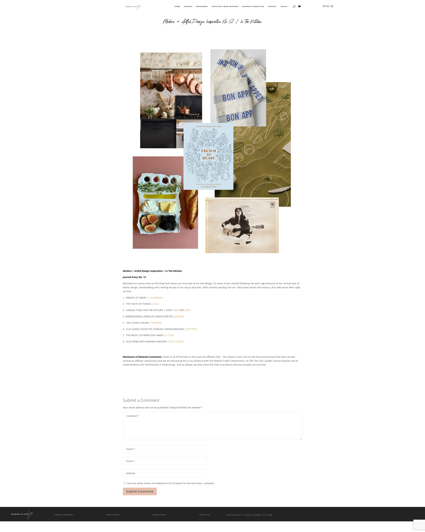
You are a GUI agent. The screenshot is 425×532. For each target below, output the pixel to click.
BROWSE (179, 316)
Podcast (272, 6)
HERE (175, 310)
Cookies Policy (159, 515)
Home (177, 6)
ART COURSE (177, 341)
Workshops (202, 6)
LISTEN (170, 335)
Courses (188, 6)
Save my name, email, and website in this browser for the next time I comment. (171, 483)
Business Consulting (253, 6)
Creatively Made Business (225, 6)
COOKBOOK (156, 297)
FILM (156, 303)
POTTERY (192, 329)
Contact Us (204, 515)
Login (284, 6)
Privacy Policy (112, 515)
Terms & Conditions (64, 515)
